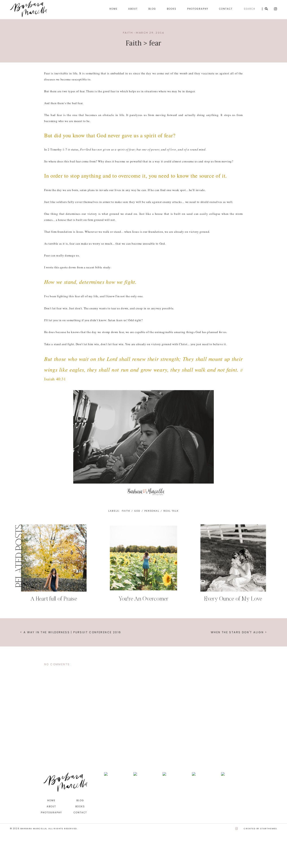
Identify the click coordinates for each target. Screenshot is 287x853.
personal (151, 510)
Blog (152, 9)
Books (171, 9)
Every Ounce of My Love (233, 599)
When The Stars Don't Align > (239, 632)
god (137, 510)
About (133, 9)
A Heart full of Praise (53, 599)
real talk (171, 510)
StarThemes (268, 828)
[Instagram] (236, 828)
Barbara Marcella (33, 828)
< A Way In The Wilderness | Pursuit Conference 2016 (70, 632)
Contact (226, 9)
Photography (197, 9)
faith (128, 32)
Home (113, 9)
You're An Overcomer (144, 599)
